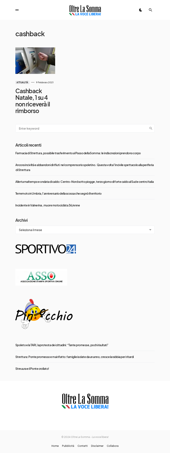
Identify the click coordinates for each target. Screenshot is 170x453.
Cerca (150, 128)
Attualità (22, 82)
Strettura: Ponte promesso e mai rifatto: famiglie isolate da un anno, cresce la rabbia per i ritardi (74, 356)
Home (55, 446)
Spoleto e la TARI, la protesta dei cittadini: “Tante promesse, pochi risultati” (61, 345)
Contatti (83, 446)
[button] (17, 10)
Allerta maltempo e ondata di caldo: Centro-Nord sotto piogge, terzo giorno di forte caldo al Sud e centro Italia (84, 181)
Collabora (113, 446)
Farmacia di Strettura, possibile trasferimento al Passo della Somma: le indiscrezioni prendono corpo (78, 153)
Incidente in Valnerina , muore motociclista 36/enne (47, 205)
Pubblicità (68, 446)
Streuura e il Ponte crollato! (32, 368)
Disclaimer (97, 446)
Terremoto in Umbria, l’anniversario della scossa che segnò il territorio (58, 193)
